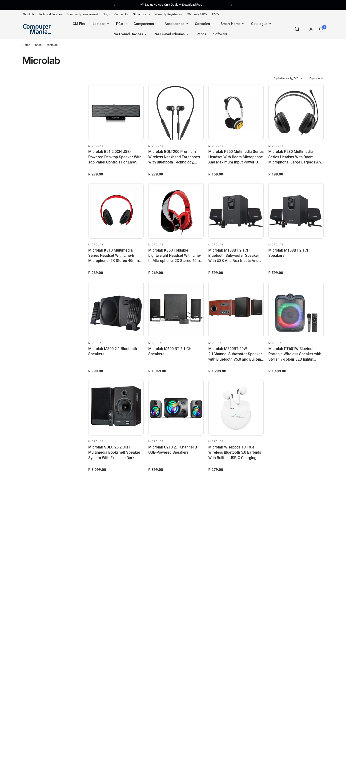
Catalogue (259, 24)
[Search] (297, 29)
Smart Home (231, 24)
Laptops (99, 24)
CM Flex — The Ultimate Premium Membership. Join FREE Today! (179, 5)
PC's (119, 24)
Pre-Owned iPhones (169, 34)
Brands (200, 34)
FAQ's (215, 14)
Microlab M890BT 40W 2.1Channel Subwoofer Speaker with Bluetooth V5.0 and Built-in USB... (235, 354)
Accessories (174, 24)
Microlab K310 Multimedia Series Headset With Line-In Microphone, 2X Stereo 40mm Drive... (113, 256)
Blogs (106, 14)
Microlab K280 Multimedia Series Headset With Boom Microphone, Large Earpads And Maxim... (295, 157)
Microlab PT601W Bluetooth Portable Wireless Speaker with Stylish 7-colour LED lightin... (294, 354)
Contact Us (121, 14)
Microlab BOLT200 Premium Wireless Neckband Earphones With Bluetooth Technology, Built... (174, 157)
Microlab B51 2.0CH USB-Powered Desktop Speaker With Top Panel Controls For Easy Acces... (114, 157)
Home (26, 45)
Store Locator (141, 14)
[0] (320, 29)
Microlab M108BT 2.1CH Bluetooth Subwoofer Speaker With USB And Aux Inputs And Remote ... (233, 256)
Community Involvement (82, 14)
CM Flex (79, 24)
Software (220, 34)
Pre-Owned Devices (128, 34)
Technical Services (50, 14)
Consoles (202, 24)
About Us (28, 14)
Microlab (52, 45)
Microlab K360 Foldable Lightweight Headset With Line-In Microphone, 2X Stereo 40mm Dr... (175, 256)
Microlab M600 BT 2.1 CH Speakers (169, 351)
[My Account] (311, 29)
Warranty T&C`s (197, 14)
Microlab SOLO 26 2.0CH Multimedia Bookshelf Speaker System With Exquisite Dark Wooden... (114, 452)
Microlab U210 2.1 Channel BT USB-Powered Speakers (173, 450)
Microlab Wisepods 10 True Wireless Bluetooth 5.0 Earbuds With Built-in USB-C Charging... (234, 452)
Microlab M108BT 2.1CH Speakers (289, 253)
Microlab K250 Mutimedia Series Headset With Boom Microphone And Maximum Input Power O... (236, 156)
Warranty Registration (169, 14)
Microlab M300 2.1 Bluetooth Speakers (112, 351)
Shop (38, 45)
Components (144, 24)
